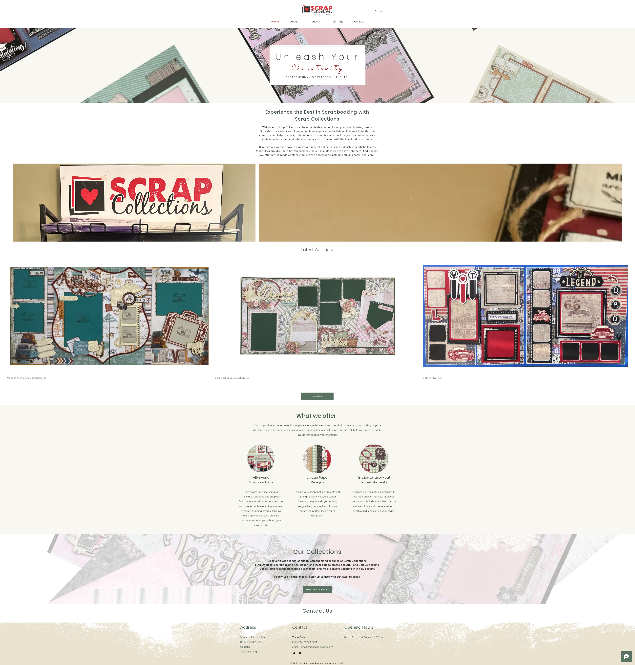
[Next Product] (633, 316)
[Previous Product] (2, 316)
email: (296, 647)
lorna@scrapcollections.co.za (316, 647)
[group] (317, 319)
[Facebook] (294, 654)
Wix (342, 663)
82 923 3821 (310, 642)
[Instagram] (300, 654)
